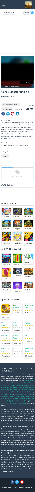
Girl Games (11, 385)
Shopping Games (23, 385)
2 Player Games (7, 394)
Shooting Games (22, 401)
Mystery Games (12, 387)
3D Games (19, 394)
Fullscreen (8, 109)
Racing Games (11, 401)
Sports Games (11, 403)
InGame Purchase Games (16, 398)
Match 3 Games (11, 383)
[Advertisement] (17, 34)
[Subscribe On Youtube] (22, 482)
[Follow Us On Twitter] (17, 482)
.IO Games (30, 392)
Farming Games (12, 392)
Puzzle (5, 156)
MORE (27, 12)
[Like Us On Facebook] (12, 482)
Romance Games (23, 387)
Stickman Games (21, 403)
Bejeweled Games (7, 396)
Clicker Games (19, 396)
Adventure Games (23, 383)
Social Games (21, 392)
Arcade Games (12, 389)
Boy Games (23, 389)
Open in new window (11, 104)
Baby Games (28, 394)
